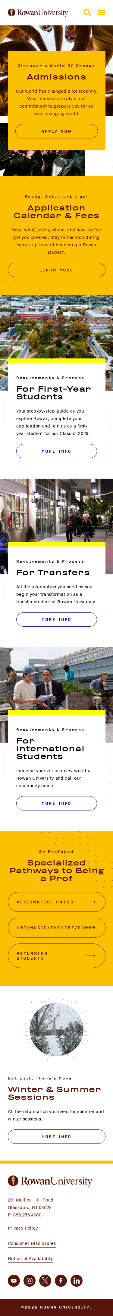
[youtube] (14, 1281)
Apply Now (56, 131)
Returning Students (32, 956)
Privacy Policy (23, 1228)
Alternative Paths (45, 902)
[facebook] (61, 1281)
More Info (56, 451)
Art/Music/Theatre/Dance (56, 927)
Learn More (56, 270)
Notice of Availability (30, 1258)
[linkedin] (77, 1281)
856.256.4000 (27, 1214)
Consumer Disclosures (32, 1243)
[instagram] (30, 1281)
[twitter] (45, 1281)
